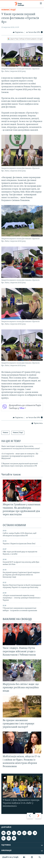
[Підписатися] (14, 838)
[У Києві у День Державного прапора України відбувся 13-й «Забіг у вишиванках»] (22, 787)
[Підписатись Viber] (29, 833)
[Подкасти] (32, 857)
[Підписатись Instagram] (24, 833)
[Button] (18, 32)
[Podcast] (9, 838)
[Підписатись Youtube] (19, 833)
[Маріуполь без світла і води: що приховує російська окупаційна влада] (22, 670)
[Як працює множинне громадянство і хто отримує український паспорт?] (22, 706)
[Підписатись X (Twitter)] (14, 833)
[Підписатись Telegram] (35, 833)
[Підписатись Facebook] (3, 833)
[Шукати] (39, 857)
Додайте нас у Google (10, 857)
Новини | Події (8, 10)
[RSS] (3, 838)
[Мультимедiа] (24, 857)
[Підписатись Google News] (9, 833)
